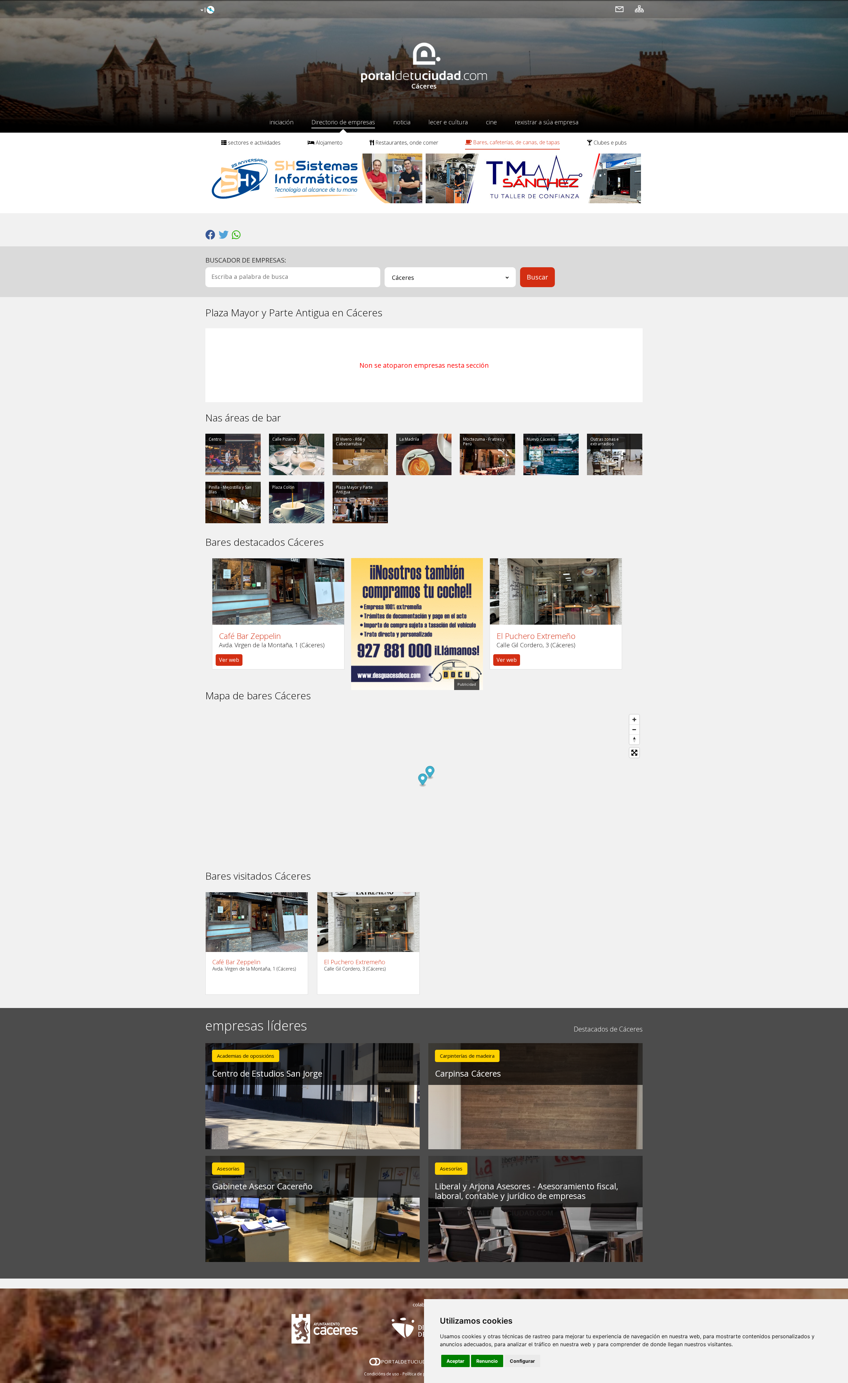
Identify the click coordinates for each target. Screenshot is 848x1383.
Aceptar (455, 1361)
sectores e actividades (254, 142)
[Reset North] (634, 739)
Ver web (229, 659)
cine (491, 122)
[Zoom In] (634, 719)
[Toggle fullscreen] (634, 753)
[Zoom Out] (634, 729)
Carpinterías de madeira (467, 1055)
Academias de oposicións (245, 1055)
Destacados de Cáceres (608, 1029)
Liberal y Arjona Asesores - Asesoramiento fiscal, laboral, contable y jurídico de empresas (526, 1190)
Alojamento (328, 142)
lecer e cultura (448, 122)
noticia (401, 122)
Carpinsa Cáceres (468, 1073)
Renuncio (487, 1361)
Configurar (522, 1361)
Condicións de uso (381, 1374)
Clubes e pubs (609, 142)
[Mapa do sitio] (639, 9)
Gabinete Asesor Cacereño (262, 1186)
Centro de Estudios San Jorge (267, 1073)
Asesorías (228, 1168)
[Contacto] (619, 9)
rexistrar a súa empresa (546, 122)
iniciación (281, 122)
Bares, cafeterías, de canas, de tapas (516, 142)
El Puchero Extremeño (536, 636)
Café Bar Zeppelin (250, 636)
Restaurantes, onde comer (406, 142)
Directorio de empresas (343, 122)
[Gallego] (206, 10)
